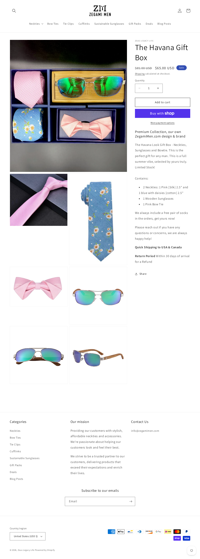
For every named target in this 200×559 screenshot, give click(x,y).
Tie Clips (15, 444)
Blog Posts (16, 479)
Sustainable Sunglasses (24, 458)
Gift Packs (16, 465)
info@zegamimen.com (145, 430)
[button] (14, 10)
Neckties (15, 430)
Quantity (140, 80)
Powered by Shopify (45, 550)
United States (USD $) (26, 536)
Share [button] (143, 273)
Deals (13, 472)
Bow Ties (15, 437)
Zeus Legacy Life (26, 550)
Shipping (140, 73)
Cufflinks (15, 451)
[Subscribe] (130, 501)
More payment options (163, 122)
